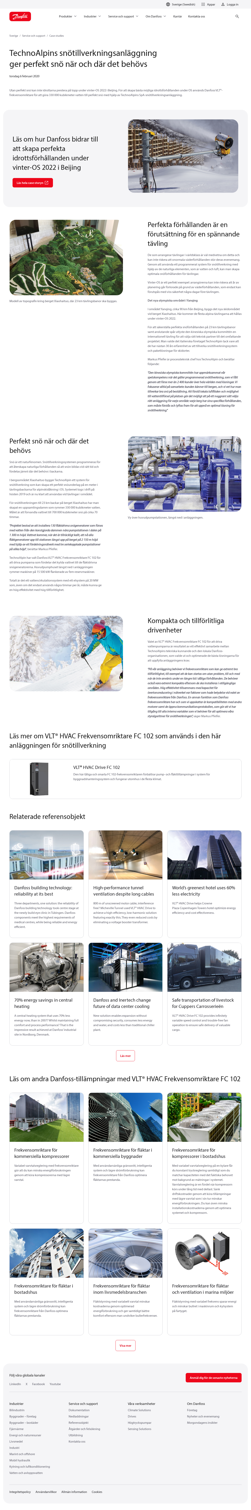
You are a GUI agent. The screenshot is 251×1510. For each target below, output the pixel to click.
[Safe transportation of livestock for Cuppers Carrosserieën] (204, 967)
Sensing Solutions (139, 1429)
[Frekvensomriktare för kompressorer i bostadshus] (204, 1117)
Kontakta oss (77, 1441)
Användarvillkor (46, 1492)
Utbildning (76, 1435)
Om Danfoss (196, 1403)
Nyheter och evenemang (203, 1416)
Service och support (33, 35)
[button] (207, 4)
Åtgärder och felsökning (84, 1429)
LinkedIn (15, 1384)
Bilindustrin (17, 1410)
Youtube (55, 1384)
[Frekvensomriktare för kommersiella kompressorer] (47, 1117)
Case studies (56, 35)
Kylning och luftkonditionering (29, 1466)
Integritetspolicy (20, 1492)
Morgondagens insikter (202, 1423)
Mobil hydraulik (19, 1460)
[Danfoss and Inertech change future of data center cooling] (126, 967)
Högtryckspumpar (139, 1423)
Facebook (38, 1384)
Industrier (16, 1403)
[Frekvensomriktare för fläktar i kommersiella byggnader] (126, 1117)
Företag (192, 1410)
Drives (132, 1416)
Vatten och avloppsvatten (26, 1473)
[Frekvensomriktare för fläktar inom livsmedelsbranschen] (126, 1253)
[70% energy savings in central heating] (47, 967)
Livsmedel (16, 1441)
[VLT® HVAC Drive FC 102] (39, 779)
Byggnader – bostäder (23, 1423)
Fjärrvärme (16, 1429)
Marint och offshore (22, 1454)
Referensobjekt (78, 1423)
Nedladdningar (79, 1416)
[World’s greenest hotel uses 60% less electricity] (204, 855)
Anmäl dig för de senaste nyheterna (213, 1378)
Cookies (97, 1492)
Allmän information (74, 1492)
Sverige (13, 35)
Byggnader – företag (22, 1416)
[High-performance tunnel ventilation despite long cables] (126, 855)
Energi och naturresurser (25, 1435)
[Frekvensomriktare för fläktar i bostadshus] (47, 1253)
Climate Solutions (139, 1410)
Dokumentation (79, 1410)
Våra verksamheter (141, 1403)
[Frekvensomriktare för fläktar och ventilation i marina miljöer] (204, 1253)
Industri (14, 1448)
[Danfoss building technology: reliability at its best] (47, 855)
